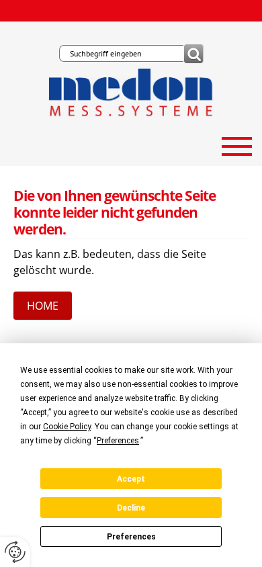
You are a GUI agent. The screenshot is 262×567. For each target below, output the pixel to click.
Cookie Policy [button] (67, 426)
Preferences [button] (118, 440)
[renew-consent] (15, 552)
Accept (131, 479)
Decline (131, 508)
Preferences (131, 536)
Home (42, 305)
